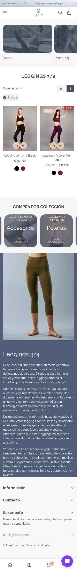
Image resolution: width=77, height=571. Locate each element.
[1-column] (60, 88)
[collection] (29, 565)
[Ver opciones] (16, 145)
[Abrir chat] (67, 561)
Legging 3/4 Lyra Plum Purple (57, 157)
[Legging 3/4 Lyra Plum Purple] (23, 168)
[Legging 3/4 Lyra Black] (20, 128)
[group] (20, 230)
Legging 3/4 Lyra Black (20, 155)
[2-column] (70, 88)
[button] (69, 12)
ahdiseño (44, 545)
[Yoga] (27, 39)
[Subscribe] (69, 535)
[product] (9, 564)
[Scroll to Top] (70, 549)
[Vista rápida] (23, 145)
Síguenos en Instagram (47, 3)
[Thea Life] (38, 13)
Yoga (7, 58)
